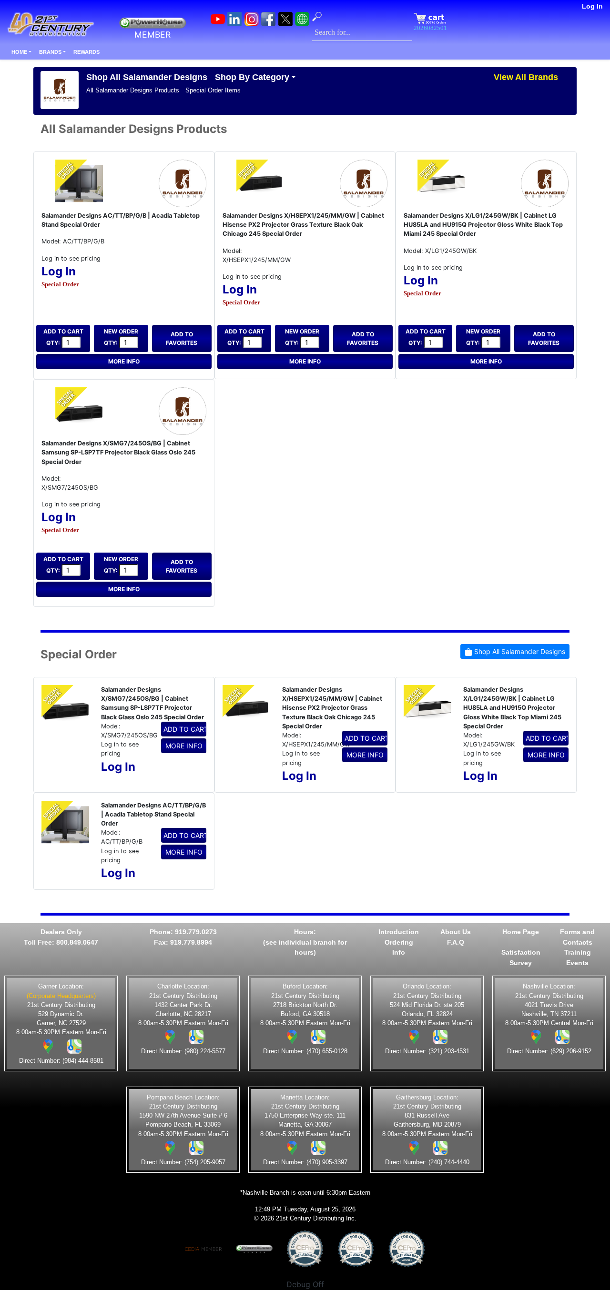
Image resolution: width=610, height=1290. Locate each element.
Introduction (398, 932)
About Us (455, 932)
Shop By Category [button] (252, 77)
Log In (592, 6)
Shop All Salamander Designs (146, 77)
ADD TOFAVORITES (181, 338)
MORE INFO (124, 361)
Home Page (520, 932)
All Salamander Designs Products (132, 90)
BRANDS (50, 52)
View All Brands (526, 77)
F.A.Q (455, 942)
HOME (19, 52)
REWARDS (86, 52)
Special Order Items (213, 90)
